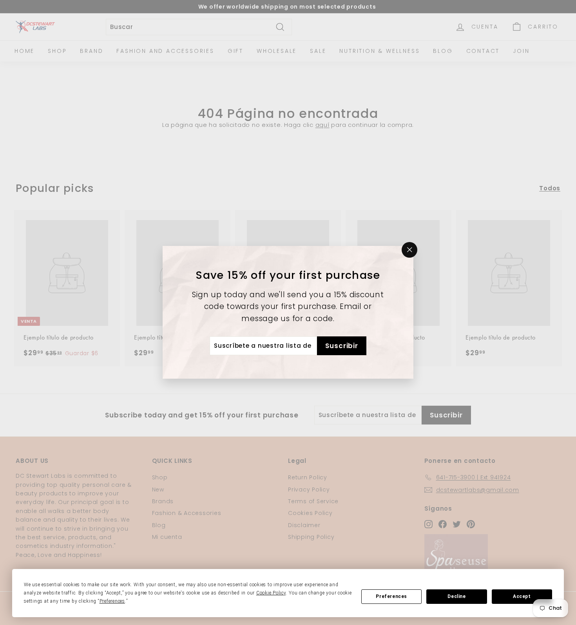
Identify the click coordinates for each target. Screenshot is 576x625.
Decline (456, 596)
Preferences (391, 596)
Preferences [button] (112, 601)
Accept (522, 596)
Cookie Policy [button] (271, 593)
